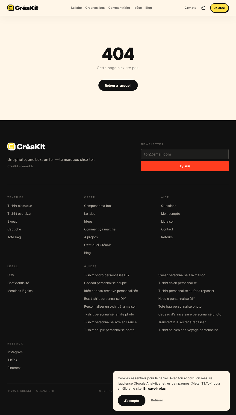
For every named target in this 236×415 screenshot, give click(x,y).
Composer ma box (98, 206)
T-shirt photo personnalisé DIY (107, 275)
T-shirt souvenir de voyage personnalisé (188, 330)
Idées (138, 7)
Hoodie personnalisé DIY (176, 298)
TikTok (12, 360)
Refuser (157, 400)
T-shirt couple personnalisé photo (109, 330)
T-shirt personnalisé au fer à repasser (186, 291)
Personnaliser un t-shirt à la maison (110, 306)
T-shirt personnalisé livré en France (110, 322)
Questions (168, 206)
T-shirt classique (19, 206)
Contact (167, 229)
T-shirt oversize (19, 213)
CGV (10, 275)
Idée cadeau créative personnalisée (111, 291)
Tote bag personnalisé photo (179, 306)
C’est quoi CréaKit (97, 245)
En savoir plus (154, 388)
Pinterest (14, 368)
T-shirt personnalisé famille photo (109, 314)
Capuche (14, 229)
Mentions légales (19, 291)
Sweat (12, 221)
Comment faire (119, 7)
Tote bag (14, 237)
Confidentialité (18, 283)
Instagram (15, 352)
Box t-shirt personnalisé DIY (105, 298)
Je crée (219, 8)
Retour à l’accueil (118, 85)
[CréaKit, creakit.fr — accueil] (22, 7)
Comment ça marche (99, 229)
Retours (167, 237)
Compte (190, 7)
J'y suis (185, 166)
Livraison (167, 221)
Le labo (76, 7)
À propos (91, 237)
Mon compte (170, 213)
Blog (148, 7)
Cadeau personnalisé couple (105, 283)
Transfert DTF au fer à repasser (182, 322)
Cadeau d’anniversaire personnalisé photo (189, 314)
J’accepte (131, 401)
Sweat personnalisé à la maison (181, 275)
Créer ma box (94, 7)
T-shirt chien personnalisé (177, 283)
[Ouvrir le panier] (203, 8)
